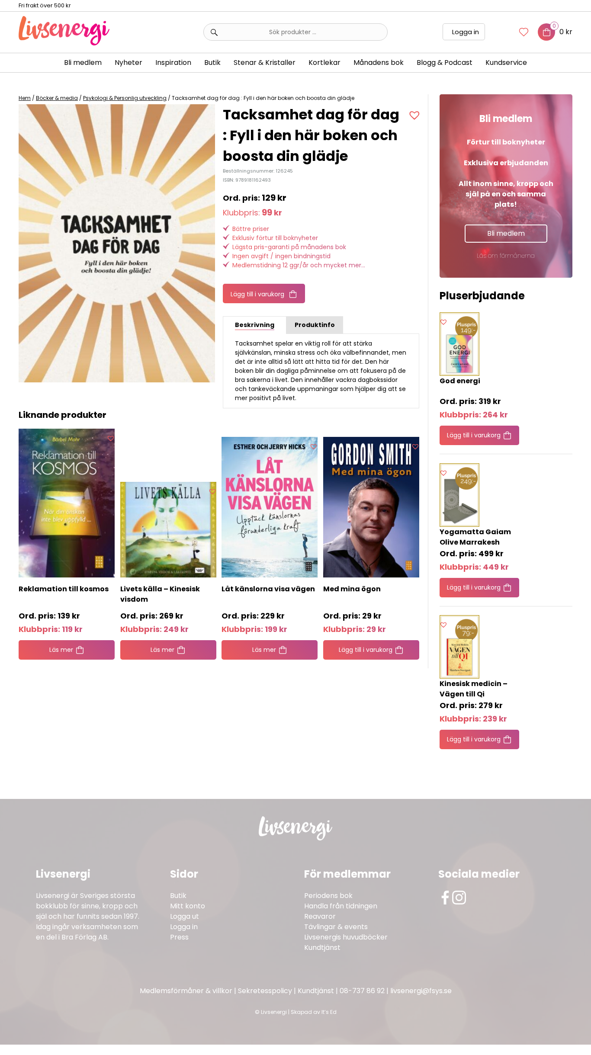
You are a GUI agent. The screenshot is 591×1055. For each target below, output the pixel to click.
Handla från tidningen (340, 906)
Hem (25, 98)
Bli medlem (83, 62)
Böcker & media (57, 98)
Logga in (465, 31)
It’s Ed (329, 1012)
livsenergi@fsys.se (421, 991)
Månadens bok (378, 62)
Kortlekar (324, 62)
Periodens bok (328, 896)
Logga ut (184, 916)
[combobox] (295, 32)
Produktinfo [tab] (315, 325)
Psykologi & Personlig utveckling (125, 98)
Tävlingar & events (336, 927)
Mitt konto (187, 906)
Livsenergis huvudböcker (346, 937)
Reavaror (320, 916)
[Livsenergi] (64, 43)
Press (179, 937)
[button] (415, 115)
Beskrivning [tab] (254, 325)
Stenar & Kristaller (265, 62)
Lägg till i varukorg (257, 294)
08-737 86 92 (362, 991)
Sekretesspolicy (265, 991)
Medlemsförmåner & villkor (186, 991)
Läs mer (61, 649)
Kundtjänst (322, 947)
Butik (178, 896)
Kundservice (506, 62)
